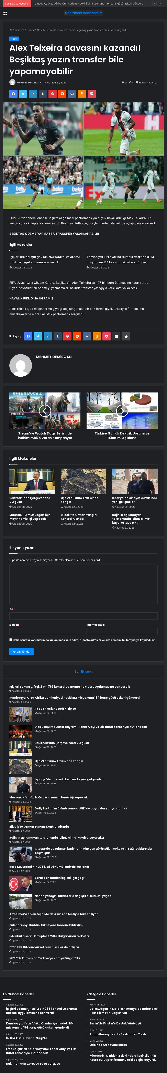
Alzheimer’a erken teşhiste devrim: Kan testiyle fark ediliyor (53, 914)
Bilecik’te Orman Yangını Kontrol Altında (79, 517)
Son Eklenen (84, 671)
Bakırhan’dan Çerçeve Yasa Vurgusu (29, 500)
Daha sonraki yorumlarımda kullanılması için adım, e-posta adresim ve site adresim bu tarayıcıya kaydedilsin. (84, 640)
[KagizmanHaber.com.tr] (83, 13)
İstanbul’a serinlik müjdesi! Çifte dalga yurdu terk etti (49, 936)
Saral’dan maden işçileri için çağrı (60, 878)
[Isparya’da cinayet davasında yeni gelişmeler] (135, 481)
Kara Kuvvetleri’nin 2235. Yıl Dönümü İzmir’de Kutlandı (49, 867)
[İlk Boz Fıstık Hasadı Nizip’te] (20, 714)
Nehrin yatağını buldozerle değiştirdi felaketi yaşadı (73, 896)
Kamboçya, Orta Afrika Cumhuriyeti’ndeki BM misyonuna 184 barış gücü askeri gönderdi (88, 3)
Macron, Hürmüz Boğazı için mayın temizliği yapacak (30, 517)
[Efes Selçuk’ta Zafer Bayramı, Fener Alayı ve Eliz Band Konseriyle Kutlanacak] (20, 731)
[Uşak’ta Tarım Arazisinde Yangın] (83, 481)
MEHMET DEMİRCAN (29, 82)
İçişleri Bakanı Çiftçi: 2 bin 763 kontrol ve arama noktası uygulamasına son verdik (69, 687)
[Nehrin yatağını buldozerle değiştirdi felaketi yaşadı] (20, 901)
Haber (30, 30)
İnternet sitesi (96, 624)
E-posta (15, 624)
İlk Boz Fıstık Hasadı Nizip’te (55, 709)
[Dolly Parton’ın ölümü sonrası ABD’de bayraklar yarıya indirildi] (20, 814)
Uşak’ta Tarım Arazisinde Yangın (79, 500)
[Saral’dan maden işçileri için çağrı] (20, 883)
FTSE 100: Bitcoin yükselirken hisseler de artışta (44, 947)
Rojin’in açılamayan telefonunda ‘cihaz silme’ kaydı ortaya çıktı (131, 519)
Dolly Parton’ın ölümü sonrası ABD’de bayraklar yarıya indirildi (81, 808)
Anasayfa (18, 30)
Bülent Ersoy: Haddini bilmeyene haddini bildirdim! (46, 925)
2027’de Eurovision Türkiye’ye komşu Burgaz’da (44, 958)
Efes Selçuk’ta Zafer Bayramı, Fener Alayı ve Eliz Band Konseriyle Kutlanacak (91, 727)
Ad (12, 609)
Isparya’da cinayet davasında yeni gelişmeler (134, 500)
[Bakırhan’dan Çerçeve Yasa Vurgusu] (32, 481)
